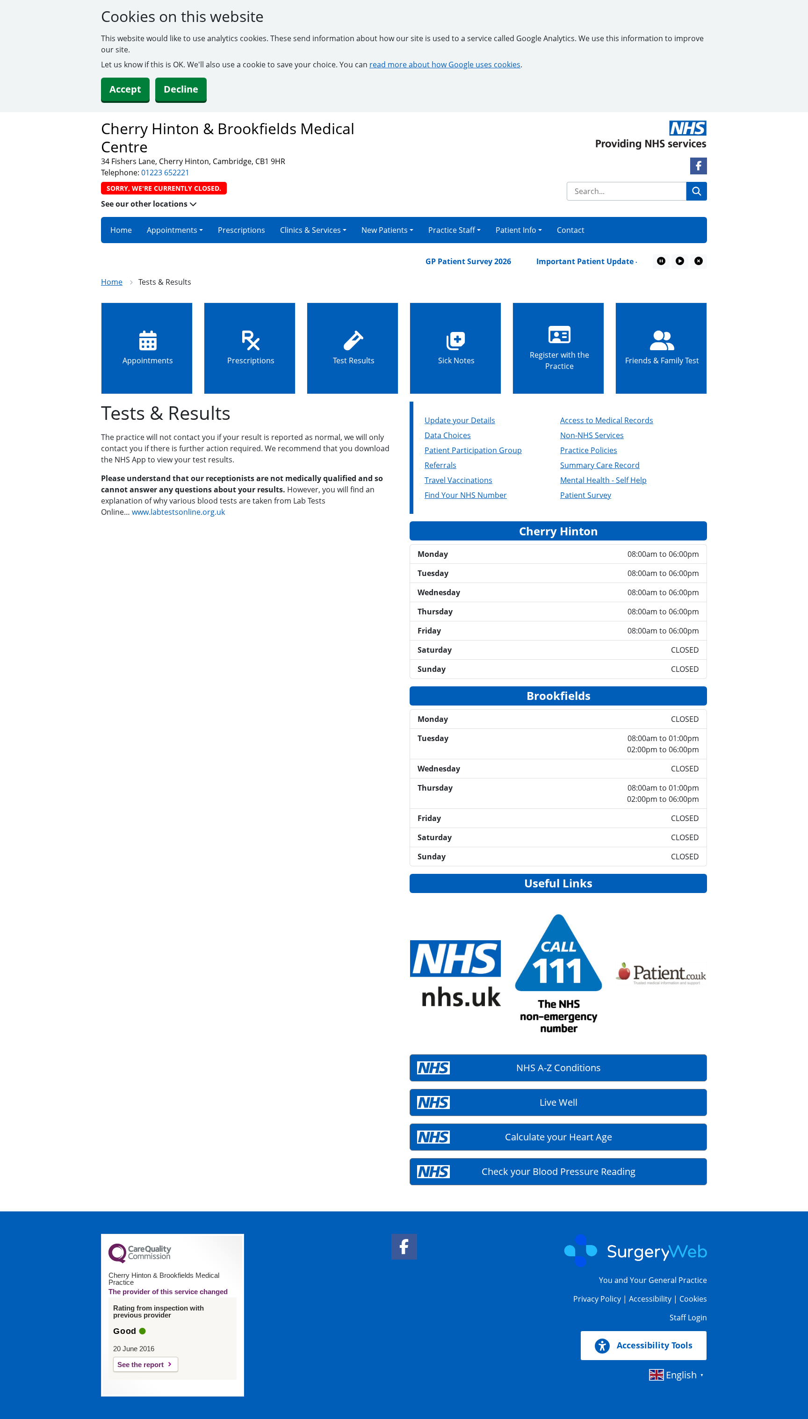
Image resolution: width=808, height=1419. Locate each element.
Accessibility (650, 1299)
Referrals (440, 465)
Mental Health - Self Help (603, 480)
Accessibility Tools (653, 1345)
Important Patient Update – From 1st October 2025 (609, 261)
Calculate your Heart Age (558, 1137)
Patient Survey (585, 495)
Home (121, 230)
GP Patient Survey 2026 (447, 261)
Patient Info (516, 230)
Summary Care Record (600, 465)
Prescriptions (241, 230)
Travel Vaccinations (458, 480)
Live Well (558, 1102)
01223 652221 (165, 172)
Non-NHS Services (592, 435)
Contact (570, 230)
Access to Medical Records (606, 420)
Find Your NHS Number (466, 495)
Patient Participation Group (473, 450)
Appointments (172, 230)
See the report (140, 1365)
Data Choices (448, 435)
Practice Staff (451, 230)
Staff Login (688, 1317)
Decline (181, 89)
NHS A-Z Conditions (558, 1067)
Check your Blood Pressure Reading (558, 1171)
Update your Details (460, 420)
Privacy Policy (597, 1299)
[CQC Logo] (139, 1261)
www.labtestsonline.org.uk (178, 512)
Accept (125, 89)
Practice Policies (588, 450)
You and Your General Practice (653, 1280)
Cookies (693, 1299)
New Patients (384, 230)
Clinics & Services (310, 230)
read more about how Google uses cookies (444, 64)
